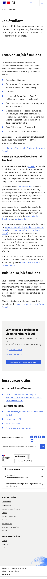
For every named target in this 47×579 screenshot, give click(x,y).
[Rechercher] (42, 446)
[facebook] (32, 437)
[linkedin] (43, 437)
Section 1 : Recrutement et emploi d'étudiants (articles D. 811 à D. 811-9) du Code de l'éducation (24, 397)
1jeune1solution (24, 186)
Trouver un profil (13, 419)
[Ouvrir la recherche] (36, 3)
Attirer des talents (13, 423)
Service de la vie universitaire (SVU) (23, 362)
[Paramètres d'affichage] (31, 3)
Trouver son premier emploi (18, 428)
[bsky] (32, 440)
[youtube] (39, 437)
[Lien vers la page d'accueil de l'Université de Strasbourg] (13, 3)
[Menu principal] (42, 3)
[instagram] (35, 437)
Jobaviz (31, 166)
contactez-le (20, 219)
